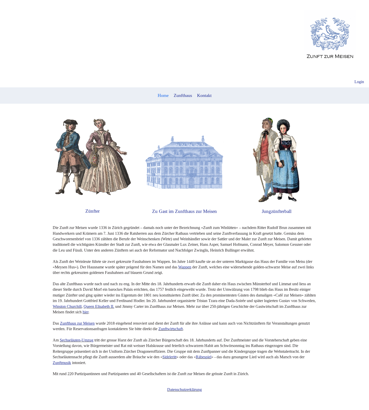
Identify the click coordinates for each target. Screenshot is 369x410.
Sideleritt (169, 357)
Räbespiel (203, 357)
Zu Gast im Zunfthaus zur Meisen (184, 211)
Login (359, 82)
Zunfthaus (183, 95)
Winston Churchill (67, 306)
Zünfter (92, 211)
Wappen (184, 267)
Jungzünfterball (276, 211)
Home (163, 95)
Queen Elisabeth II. (99, 306)
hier (85, 312)
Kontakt (204, 95)
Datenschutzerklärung (184, 389)
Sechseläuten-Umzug (76, 340)
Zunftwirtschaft (170, 329)
